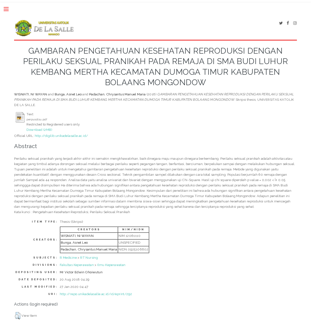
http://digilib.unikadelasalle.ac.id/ (61, 136)
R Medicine (68, 257)
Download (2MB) (39, 130)
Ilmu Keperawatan (111, 265)
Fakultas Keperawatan (77, 265)
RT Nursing (89, 257)
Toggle (8, 9)
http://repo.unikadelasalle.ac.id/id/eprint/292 (96, 294)
